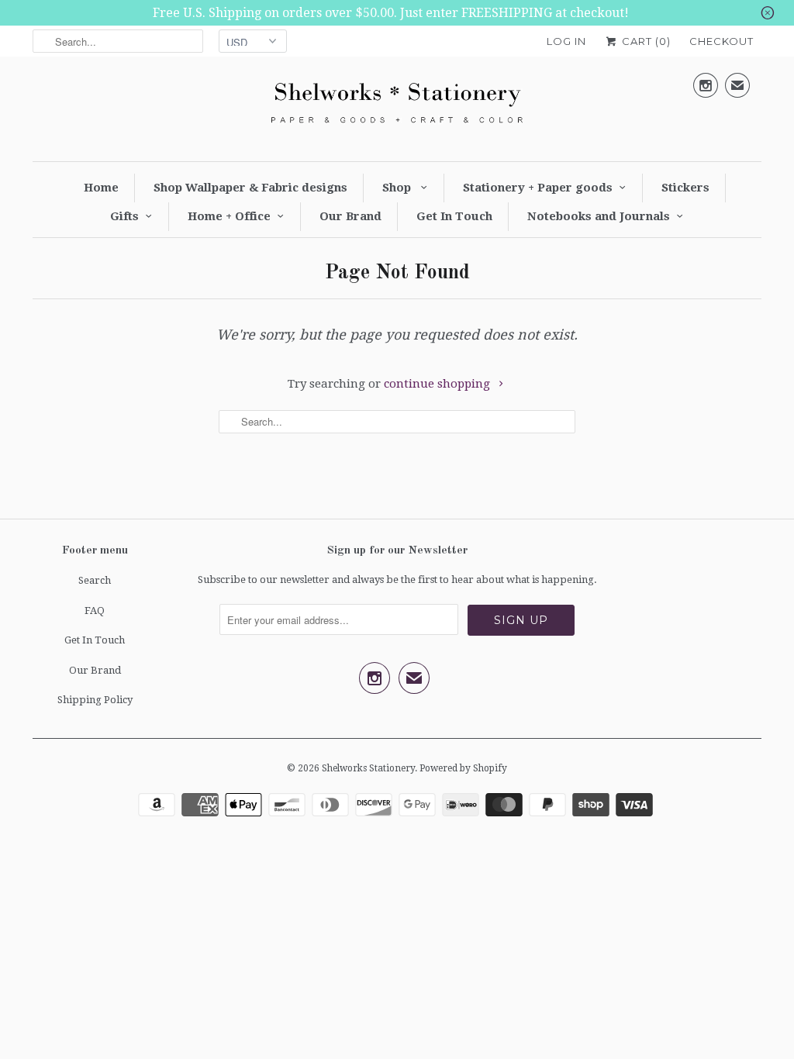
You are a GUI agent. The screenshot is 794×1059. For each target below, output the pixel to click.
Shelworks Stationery (368, 768)
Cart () (645, 41)
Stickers (685, 188)
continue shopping (438, 384)
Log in (566, 41)
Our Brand (350, 216)
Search (94, 580)
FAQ (95, 610)
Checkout (721, 41)
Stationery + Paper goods (538, 188)
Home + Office (229, 216)
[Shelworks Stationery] (397, 107)
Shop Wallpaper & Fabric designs (250, 188)
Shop (398, 188)
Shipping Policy (95, 699)
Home (101, 188)
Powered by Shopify (463, 768)
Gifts (124, 216)
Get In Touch (454, 216)
